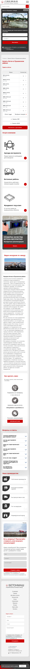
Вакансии (15, 603)
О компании (15, 591)
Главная (4, 58)
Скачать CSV (16, 119)
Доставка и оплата (15, 595)
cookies (16, 666)
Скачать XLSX (16, 123)
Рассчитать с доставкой (15, 127)
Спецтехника (15, 601)
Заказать (15, 246)
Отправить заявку (15, 570)
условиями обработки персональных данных (14, 49)
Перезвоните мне (15, 421)
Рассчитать (15, 42)
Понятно (23, 666)
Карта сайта (15, 607)
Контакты (15, 609)
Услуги (15, 599)
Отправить (15, 641)
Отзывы (15, 605)
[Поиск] (27, 6)
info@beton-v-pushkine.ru (13, 649)
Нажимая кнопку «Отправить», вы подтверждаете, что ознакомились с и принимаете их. (14, 48)
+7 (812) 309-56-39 (11, 1)
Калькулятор (15, 597)
